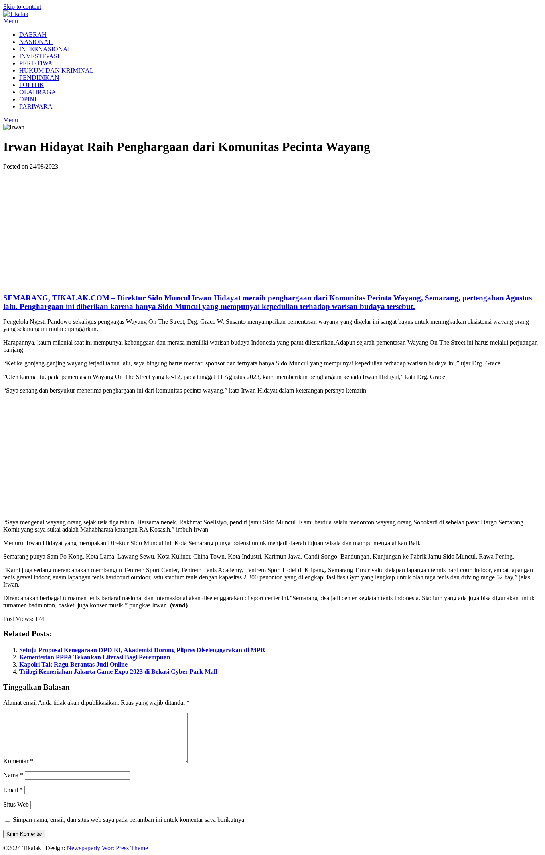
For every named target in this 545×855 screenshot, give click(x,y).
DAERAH (33, 34)
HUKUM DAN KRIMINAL (56, 70)
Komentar (18, 761)
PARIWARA (36, 106)
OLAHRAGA (37, 92)
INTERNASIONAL (45, 49)
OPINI (27, 99)
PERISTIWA (36, 63)
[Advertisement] (272, 230)
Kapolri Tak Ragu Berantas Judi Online (73, 664)
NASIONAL (36, 41)
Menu (10, 21)
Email (13, 789)
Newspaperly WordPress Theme (107, 848)
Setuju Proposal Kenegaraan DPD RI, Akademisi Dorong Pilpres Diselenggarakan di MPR (142, 650)
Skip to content (22, 6)
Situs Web (16, 804)
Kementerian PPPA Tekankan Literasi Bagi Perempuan (94, 657)
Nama (13, 775)
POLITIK (31, 84)
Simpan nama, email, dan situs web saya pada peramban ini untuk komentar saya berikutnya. (129, 819)
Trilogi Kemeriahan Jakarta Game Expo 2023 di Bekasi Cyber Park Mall (118, 671)
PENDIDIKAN (39, 77)
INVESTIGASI (39, 56)
